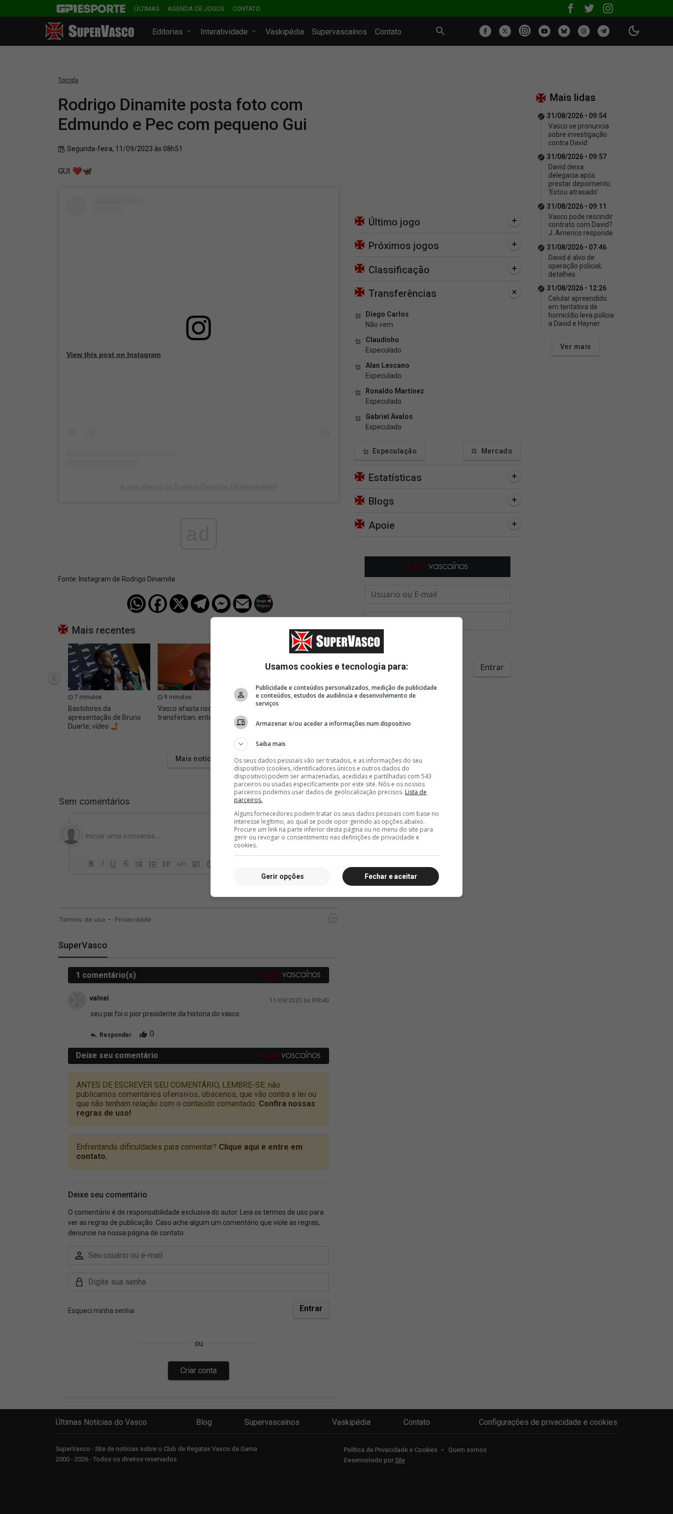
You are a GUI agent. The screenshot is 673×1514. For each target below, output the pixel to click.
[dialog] (336, 757)
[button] (336, 744)
